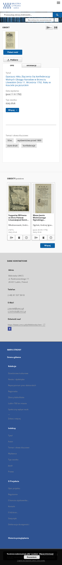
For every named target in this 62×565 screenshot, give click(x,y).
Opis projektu (14, 488)
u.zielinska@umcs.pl (17, 311)
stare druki (12, 145)
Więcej (47, 245)
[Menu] (58, 2)
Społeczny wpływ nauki (18, 409)
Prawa (11, 471)
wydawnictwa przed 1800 (29, 140)
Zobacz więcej (14, 418)
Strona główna (14, 357)
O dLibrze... (13, 512)
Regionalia (12, 391)
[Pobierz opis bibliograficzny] (11, 238)
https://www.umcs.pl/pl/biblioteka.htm (25, 324)
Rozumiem (32, 557)
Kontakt (11, 506)
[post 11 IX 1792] (13, 94)
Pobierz (14, 60)
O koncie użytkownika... (18, 500)
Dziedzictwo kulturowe (18, 373)
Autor (10, 441)
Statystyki (12, 518)
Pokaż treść (12, 52)
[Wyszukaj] (57, 14)
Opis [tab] (12, 66)
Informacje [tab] (31, 66)
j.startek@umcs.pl (16, 308)
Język (10, 465)
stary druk (10, 103)
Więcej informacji (46, 554)
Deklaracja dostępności (18, 524)
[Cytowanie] (56, 27)
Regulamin (13, 494)
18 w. (9, 140)
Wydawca (12, 453)
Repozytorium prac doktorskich (22, 385)
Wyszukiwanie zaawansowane (39, 20)
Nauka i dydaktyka (16, 379)
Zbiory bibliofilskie (16, 397)
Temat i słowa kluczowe (18, 447)
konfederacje (29, 145)
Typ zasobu (13, 459)
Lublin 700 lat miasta (17, 403)
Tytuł (10, 435)
